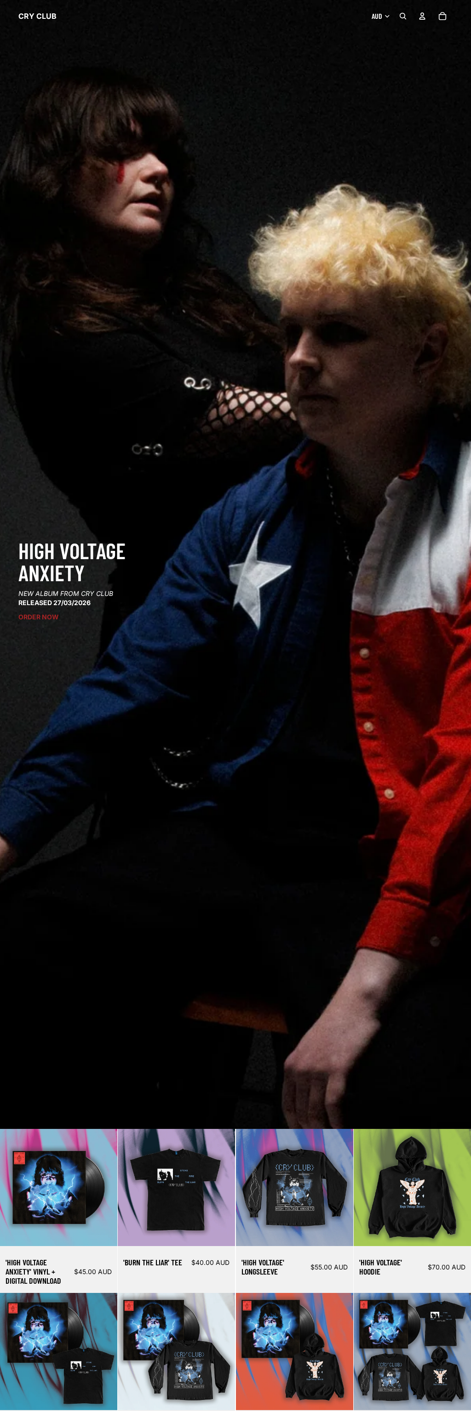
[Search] (403, 16)
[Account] (422, 16)
